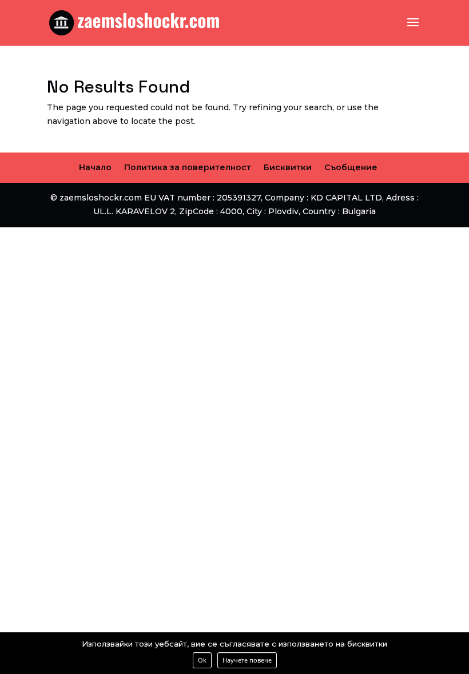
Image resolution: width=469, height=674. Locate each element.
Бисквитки (288, 167)
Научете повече (247, 660)
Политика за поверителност (187, 167)
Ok (202, 660)
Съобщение (350, 167)
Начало (95, 167)
